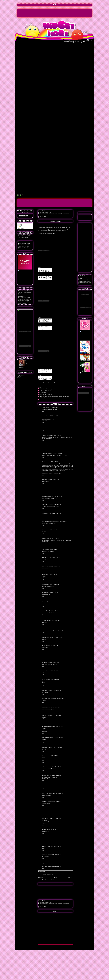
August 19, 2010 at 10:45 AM (56, 496)
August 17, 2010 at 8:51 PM (52, 445)
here (55, 229)
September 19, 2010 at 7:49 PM (58, 784)
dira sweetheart (45, 726)
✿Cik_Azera (44, 846)
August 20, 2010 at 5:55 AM (61, 521)
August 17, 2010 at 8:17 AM (52, 415)
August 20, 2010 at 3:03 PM (51, 549)
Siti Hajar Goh (45, 513)
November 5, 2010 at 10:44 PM (54, 854)
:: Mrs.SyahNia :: (45, 818)
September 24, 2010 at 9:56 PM (56, 793)
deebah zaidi (44, 801)
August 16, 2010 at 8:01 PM (52, 407)
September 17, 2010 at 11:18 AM (53, 755)
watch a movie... (43, 216)
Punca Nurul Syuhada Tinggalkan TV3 (28, 362)
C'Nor (43, 529)
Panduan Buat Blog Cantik (45, 390)
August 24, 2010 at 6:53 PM (52, 610)
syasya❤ (44, 601)
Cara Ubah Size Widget (23, 237)
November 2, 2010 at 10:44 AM (54, 846)
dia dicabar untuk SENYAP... (45, 212)
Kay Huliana (44, 662)
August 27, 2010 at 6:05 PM (53, 654)
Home (55, 877)
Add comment (41, 871)
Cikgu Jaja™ (44, 427)
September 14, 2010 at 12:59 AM (56, 726)
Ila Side (18, 373)
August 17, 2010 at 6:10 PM (56, 435)
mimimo (43, 755)
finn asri (43, 645)
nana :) (43, 574)
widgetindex (44, 461)
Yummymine (19, 376)
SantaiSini (21, 359)
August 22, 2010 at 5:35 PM (52, 601)
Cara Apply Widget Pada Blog (24, 234)
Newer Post (40, 877)
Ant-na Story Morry (46, 698)
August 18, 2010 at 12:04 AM (55, 453)
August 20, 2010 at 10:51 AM (52, 538)
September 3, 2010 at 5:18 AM (54, 690)
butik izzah (44, 766)
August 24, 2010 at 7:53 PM (54, 620)
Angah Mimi (44, 707)
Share (4, 0)
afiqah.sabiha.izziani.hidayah (48, 521)
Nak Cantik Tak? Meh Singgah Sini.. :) (48, 389)
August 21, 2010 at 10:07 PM (52, 584)
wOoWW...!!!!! (42, 210)
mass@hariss (45, 620)
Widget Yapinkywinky (23, 295)
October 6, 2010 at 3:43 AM (53, 838)
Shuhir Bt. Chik (45, 504)
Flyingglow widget (21, 375)
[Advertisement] (54, 12)
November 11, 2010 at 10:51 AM (55, 863)
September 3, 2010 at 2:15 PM (57, 698)
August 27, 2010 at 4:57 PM (52, 645)
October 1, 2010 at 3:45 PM (55, 818)
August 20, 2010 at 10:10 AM (51, 529)
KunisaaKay (44, 747)
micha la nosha (45, 793)
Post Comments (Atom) (49, 879)
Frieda (43, 549)
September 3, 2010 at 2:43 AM (52, 679)
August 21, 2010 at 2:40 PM (54, 566)
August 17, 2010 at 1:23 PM (54, 427)
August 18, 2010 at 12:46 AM (53, 461)
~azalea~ (44, 610)
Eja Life (18, 379)
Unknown (44, 415)
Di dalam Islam (20, 377)
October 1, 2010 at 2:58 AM (52, 810)
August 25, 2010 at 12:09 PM (53, 629)
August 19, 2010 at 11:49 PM (54, 513)
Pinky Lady (44, 629)
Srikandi (43, 407)
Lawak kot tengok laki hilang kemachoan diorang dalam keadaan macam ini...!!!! (24, 246)
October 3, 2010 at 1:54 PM (52, 829)
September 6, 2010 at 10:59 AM (54, 715)
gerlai (43, 670)
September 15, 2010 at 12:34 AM (55, 737)
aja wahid (44, 445)
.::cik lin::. (44, 584)
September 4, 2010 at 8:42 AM (53, 707)
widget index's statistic (83, 410)
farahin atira (44, 715)
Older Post (70, 877)
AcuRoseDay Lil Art (50, 233)
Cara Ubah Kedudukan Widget (25, 235)
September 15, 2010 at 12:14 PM (55, 747)
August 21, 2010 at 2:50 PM (51, 574)
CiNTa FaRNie (45, 737)
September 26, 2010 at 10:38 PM (55, 801)
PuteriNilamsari (45, 453)
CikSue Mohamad (46, 496)
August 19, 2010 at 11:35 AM (55, 504)
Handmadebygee (45, 637)
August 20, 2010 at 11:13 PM (54, 557)
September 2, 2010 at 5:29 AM (51, 670)
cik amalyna (44, 838)
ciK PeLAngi (44, 557)
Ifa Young (44, 829)
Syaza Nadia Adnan (46, 784)
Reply (43, 411)
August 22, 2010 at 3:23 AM (52, 592)
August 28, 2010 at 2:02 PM (53, 662)
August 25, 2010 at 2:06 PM (56, 637)
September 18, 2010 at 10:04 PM (54, 766)
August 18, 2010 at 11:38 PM (52, 488)
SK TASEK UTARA (46, 435)
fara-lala (43, 679)
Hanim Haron (45, 566)
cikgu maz (44, 775)
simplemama (44, 863)
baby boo (44, 592)
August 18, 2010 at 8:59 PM (53, 479)
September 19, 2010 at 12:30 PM (54, 775)
